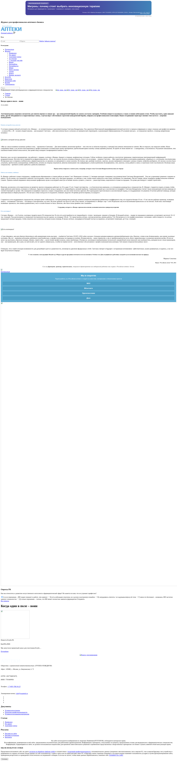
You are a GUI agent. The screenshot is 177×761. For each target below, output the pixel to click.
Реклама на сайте (11, 733)
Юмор (11, 68)
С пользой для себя (15, 60)
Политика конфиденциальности (16, 712)
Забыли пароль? (50, 41)
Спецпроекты (10, 84)
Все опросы (5, 601)
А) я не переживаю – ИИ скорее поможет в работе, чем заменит (25, 597)
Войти (42, 41)
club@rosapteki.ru (22, 693)
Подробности (13, 66)
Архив (11, 71)
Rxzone (7, 82)
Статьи (7, 95)
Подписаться (9, 49)
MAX (88, 283)
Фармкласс (13, 53)
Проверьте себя (10, 81)
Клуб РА (8, 77)
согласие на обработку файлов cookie (42, 751)
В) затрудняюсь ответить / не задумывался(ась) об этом (117, 597)
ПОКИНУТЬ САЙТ (116, 755)
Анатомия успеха (15, 57)
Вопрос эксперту (15, 75)
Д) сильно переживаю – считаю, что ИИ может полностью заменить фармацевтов (48, 599)
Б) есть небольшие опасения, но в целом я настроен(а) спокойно (72, 597)
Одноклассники (88, 293)
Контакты (8, 737)
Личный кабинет (7, 33)
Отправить (81, 599)
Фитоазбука (13, 64)
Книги (11, 73)
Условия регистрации (12, 710)
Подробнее (5, 651)
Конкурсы (8, 79)
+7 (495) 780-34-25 (13, 686)
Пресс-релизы (14, 70)
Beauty (11, 62)
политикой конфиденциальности (79, 751)
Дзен (88, 298)
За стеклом (13, 58)
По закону (12, 55)
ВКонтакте (88, 288)
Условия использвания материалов (17, 714)
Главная (7, 93)
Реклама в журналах (12, 735)
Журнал (7, 51)
